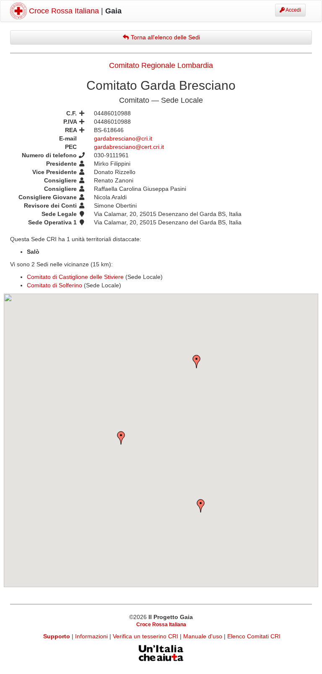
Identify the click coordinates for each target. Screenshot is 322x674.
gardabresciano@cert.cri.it (129, 146)
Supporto (57, 636)
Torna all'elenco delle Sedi (164, 37)
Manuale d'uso (203, 636)
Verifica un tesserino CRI (146, 636)
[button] (121, 438)
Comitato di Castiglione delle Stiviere (75, 276)
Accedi (293, 10)
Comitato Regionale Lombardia (161, 65)
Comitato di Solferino (54, 285)
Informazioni (92, 636)
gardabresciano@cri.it (123, 138)
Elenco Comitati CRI (253, 636)
